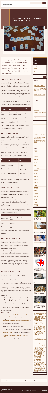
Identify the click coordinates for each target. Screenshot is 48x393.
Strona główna (44, 390)
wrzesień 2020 (36, 170)
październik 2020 (36, 168)
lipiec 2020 (35, 173)
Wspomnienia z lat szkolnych (30, 380)
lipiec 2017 (35, 199)
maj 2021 (35, 165)
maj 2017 (35, 202)
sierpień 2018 (36, 188)
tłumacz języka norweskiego (41, 366)
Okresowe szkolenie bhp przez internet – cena (39, 242)
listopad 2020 (36, 167)
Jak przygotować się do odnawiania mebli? (40, 112)
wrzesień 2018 (36, 187)
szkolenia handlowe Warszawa (38, 333)
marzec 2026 (36, 153)
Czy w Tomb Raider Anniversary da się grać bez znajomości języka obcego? (39, 117)
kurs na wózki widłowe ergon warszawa (40, 313)
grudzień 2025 (36, 154)
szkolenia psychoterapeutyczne (38, 339)
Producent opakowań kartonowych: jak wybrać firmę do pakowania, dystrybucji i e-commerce (40, 83)
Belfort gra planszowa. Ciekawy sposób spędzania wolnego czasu (39, 138)
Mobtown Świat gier (6, 325)
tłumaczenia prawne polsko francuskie (39, 349)
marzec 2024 (36, 159)
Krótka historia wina (36, 114)
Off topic (35, 71)
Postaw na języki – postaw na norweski (39, 101)
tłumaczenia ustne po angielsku (37, 356)
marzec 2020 (36, 176)
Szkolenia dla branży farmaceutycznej (39, 328)
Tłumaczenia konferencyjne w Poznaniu (39, 254)
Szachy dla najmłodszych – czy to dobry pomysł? (39, 292)
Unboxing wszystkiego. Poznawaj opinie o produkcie (12, 327)
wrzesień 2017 (36, 196)
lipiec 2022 (35, 162)
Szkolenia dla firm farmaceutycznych (39, 330)
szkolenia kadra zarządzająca (38, 335)
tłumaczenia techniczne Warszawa (38, 354)
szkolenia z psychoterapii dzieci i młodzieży (40, 344)
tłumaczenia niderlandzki (38, 348)
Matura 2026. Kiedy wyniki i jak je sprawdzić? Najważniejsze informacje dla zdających (39, 86)
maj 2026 (35, 151)
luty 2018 (35, 191)
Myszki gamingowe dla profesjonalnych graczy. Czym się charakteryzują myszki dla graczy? (39, 141)
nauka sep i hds (39, 318)
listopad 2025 (36, 156)
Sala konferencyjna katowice (40, 325)
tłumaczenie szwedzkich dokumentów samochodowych (39, 360)
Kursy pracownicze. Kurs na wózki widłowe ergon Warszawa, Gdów (40, 304)
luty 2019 (35, 185)
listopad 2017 (36, 193)
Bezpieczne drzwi (36, 110)
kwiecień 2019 (36, 182)
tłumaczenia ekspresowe (39, 346)
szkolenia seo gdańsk (41, 340)
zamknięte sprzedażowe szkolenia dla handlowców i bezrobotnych (40, 370)
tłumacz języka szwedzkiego (38, 367)
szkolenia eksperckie (39, 332)
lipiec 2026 (35, 150)
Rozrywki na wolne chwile (7, 332)
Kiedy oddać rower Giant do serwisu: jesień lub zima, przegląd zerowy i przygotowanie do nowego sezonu (40, 89)
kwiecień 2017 (36, 204)
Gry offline (14, 16)
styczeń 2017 (36, 205)
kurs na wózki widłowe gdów (38, 315)
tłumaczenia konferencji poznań (40, 347)
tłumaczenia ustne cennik (40, 355)
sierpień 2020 (36, 171)
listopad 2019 (36, 179)
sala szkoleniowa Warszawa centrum (39, 327)
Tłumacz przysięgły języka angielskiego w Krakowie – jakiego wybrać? (40, 267)
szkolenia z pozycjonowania (38, 343)
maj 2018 (35, 190)
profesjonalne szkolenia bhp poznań (38, 322)
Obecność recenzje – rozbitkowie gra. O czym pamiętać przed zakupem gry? (16, 320)
